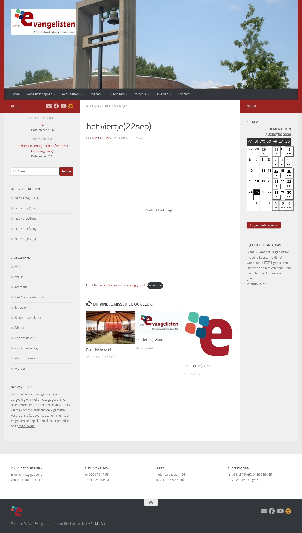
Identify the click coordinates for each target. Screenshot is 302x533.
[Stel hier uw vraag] (49, 106)
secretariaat (102, 480)
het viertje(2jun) (197, 366)
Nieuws (20, 328)
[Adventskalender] (70, 106)
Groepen (94, 94)
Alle (90, 106)
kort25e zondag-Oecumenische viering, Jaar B (115, 285)
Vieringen (117, 94)
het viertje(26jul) (26, 239)
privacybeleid (26, 426)
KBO (42, 127)
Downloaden (155, 285)
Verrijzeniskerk (25, 358)
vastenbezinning (26, 348)
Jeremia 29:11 (256, 284)
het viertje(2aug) (26, 229)
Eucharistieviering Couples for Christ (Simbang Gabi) (42, 151)
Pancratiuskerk (25, 338)
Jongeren (21, 307)
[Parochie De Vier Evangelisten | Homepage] (43, 22)
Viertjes (121, 106)
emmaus (21, 287)
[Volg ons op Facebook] (56, 106)
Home (15, 94)
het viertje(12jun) (149, 340)
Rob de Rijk (103, 138)
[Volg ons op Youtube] (63, 106)
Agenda (252, 122)
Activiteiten (70, 94)
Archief (104, 106)
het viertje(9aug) (26, 218)
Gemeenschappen (39, 94)
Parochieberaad (98, 350)
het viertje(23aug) (27, 198)
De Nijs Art (97, 524)
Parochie (140, 94)
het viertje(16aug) (27, 208)
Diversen (162, 94)
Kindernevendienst (28, 318)
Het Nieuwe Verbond (29, 297)
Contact (184, 94)
